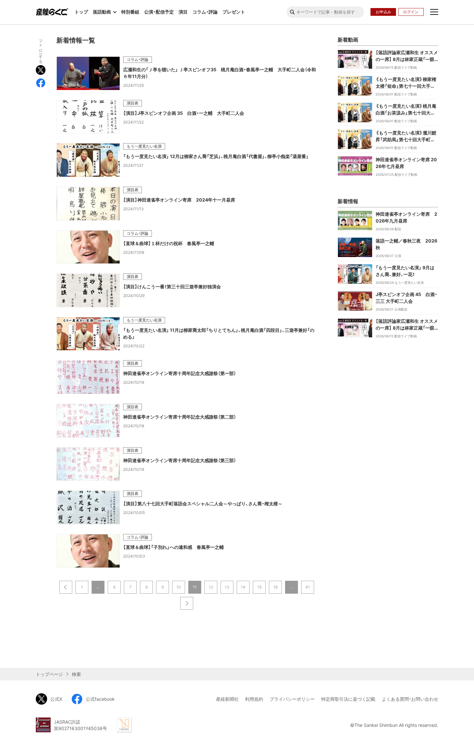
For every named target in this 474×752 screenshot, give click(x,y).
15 (259, 587)
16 (275, 587)
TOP (446, 657)
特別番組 (130, 12)
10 (178, 587)
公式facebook (100, 699)
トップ (81, 12)
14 (243, 587)
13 (227, 587)
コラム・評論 (205, 12)
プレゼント (233, 12)
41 (307, 587)
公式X (56, 699)
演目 (183, 12)
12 (211, 587)
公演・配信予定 (159, 12)
